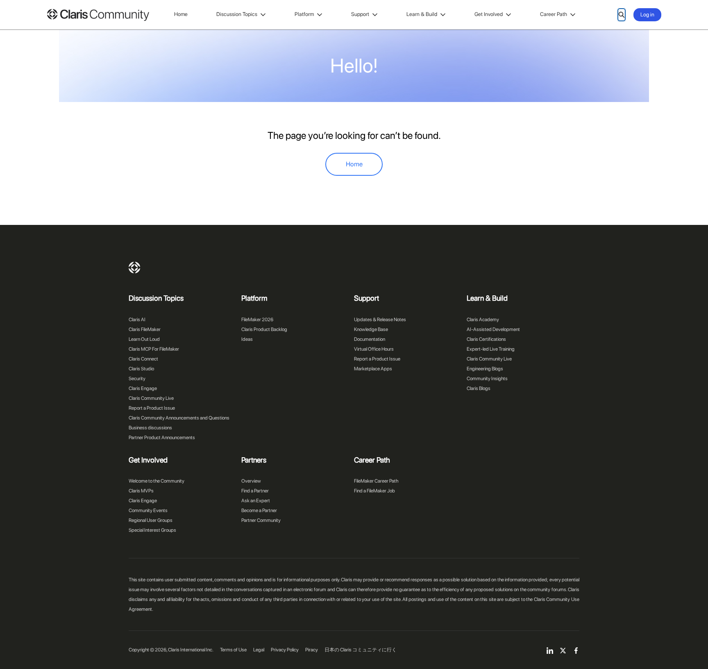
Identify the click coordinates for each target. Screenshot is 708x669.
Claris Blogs (478, 388)
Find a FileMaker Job (374, 491)
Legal (258, 649)
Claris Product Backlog (264, 329)
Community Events (148, 510)
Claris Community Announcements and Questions (179, 418)
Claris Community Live (151, 398)
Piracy (311, 649)
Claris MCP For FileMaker (154, 349)
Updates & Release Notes (380, 319)
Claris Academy (483, 319)
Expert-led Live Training (491, 349)
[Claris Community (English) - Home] (98, 15)
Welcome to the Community (156, 481)
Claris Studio (141, 369)
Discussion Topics (236, 14)
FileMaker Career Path (376, 481)
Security (137, 378)
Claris (134, 267)
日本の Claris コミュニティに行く (360, 649)
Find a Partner (255, 491)
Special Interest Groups (152, 530)
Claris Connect (143, 359)
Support (360, 14)
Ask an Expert (255, 500)
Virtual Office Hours (374, 349)
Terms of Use (233, 649)
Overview (251, 481)
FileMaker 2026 (257, 319)
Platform (304, 14)
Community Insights (487, 378)
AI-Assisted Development (493, 329)
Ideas (247, 339)
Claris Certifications (486, 339)
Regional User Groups (150, 520)
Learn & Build (421, 14)
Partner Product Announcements (162, 437)
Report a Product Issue (152, 408)
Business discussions (150, 428)
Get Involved (488, 14)
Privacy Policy (285, 649)
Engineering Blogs (485, 369)
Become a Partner (259, 510)
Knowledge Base (371, 329)
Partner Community (261, 520)
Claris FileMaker (145, 329)
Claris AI (137, 319)
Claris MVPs (141, 491)
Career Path (553, 14)
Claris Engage (143, 388)
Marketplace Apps (373, 369)
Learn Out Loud (144, 339)
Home (181, 14)
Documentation (369, 339)
